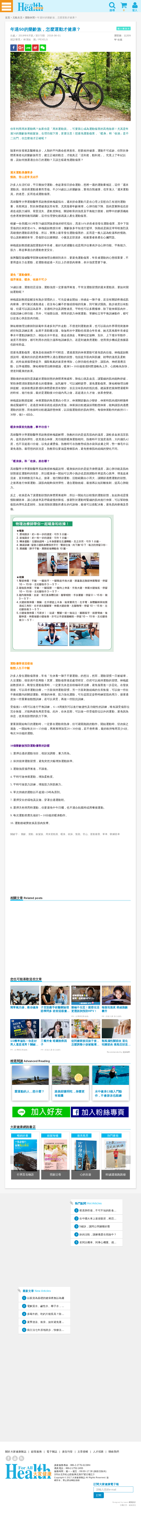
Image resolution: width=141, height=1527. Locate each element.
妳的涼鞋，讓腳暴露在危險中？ (97, 1234)
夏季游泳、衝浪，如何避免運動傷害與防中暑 (53, 1322)
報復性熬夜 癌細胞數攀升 (115, 1009)
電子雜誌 (52, 1451)
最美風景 (83, 1135)
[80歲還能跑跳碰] (115, 1155)
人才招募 (98, 1451)
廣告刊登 (67, 1451)
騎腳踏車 (115, 834)
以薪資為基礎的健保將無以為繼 (45, 1297)
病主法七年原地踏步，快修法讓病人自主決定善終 (56, 1329)
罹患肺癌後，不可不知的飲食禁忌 (99, 1210)
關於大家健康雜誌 (15, 1451)
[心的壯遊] (85, 1155)
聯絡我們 (114, 1451)
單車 (104, 834)
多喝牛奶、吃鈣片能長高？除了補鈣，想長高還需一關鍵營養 (63, 1313)
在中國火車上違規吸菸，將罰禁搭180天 (102, 1218)
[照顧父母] (55, 1155)
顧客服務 (36, 1451)
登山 (85, 834)
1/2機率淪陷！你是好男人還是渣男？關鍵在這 (24, 1042)
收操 (70, 834)
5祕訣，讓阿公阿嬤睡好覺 (94, 1226)
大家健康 (28, 1471)
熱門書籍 (113, 1135)
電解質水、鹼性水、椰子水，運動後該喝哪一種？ (56, 1306)
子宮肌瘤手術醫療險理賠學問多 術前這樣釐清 (55, 1009)
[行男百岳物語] (25, 1155)
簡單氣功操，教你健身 (24, 1007)
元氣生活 (18, 17)
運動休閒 (30, 17)
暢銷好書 (22, 1135)
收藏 (119, 39)
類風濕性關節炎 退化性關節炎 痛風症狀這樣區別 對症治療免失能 (115, 1042)
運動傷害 (95, 834)
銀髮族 (39, 834)
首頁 (7, 17)
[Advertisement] (41, 864)
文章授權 (83, 1451)
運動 (30, 834)
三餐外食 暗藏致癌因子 (54, 1042)
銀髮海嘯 (52, 1135)
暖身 (63, 834)
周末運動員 (52, 834)
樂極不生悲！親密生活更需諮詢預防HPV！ (85, 1009)
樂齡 (23, 834)
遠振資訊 (132, 1505)
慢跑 (77, 834)
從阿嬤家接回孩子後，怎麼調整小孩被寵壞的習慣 (85, 1042)
